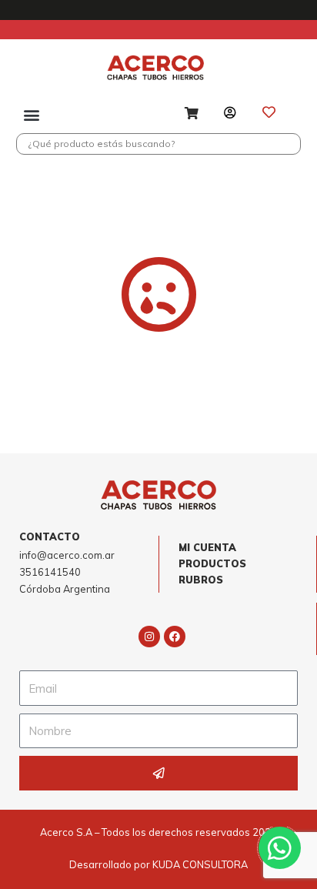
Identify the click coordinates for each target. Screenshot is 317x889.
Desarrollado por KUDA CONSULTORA (158, 864)
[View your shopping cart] (193, 114)
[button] (31, 114)
